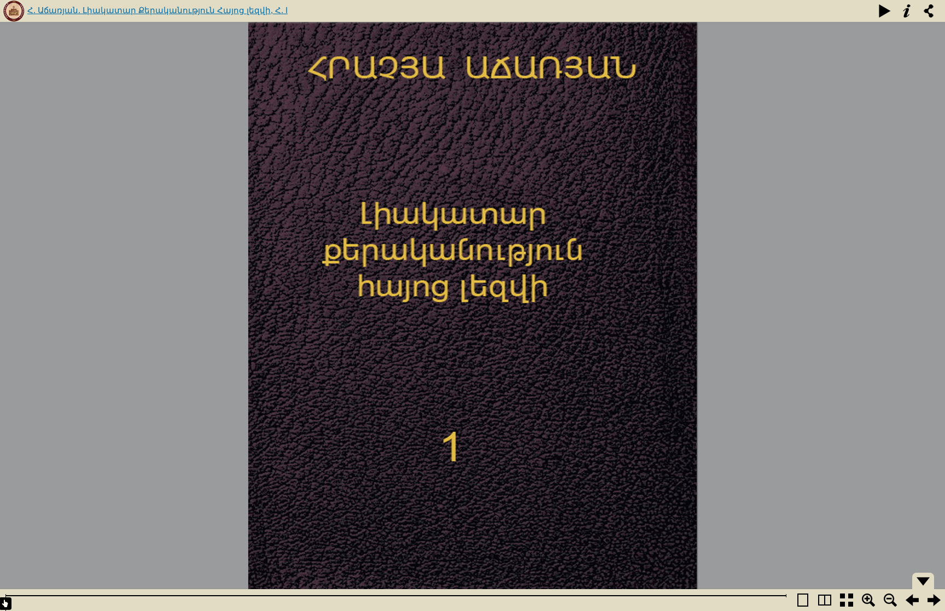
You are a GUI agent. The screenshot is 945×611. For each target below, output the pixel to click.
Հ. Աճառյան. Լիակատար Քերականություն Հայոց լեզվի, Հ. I (157, 10)
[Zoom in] (868, 600)
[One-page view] (803, 600)
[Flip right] (934, 600)
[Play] (885, 11)
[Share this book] (929, 11)
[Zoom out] (890, 600)
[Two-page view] (825, 600)
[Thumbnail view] (847, 600)
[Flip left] (912, 600)
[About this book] (907, 11)
